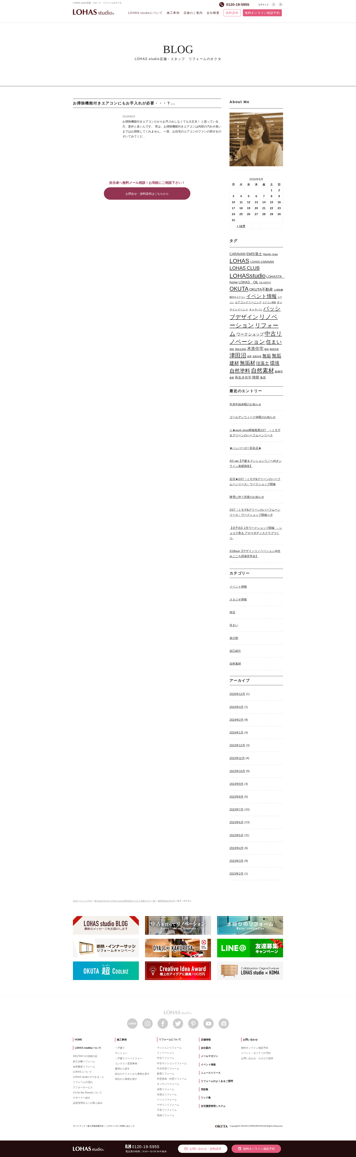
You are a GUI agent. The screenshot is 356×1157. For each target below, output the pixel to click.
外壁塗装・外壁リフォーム (172, 1078)
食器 (263, 377)
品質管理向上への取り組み (88, 1103)
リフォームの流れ (83, 1082)
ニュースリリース (211, 1072)
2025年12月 (237, 694)
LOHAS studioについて (145, 12)
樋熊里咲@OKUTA (166, 901)
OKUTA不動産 (261, 289)
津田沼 (238, 355)
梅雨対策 (274, 349)
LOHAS (239, 261)
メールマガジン (209, 1056)
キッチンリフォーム (168, 1084)
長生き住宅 (243, 377)
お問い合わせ (250, 1039)
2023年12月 (237, 745)
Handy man (270, 254)
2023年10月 (237, 771)
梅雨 (266, 349)
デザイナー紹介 (81, 1097)
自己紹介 (235, 650)
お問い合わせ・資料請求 (202, 1149)
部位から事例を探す (126, 1079)
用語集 (204, 1089)
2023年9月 (237, 783)
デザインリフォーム (168, 1104)
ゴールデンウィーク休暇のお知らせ (253, 417)
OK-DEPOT (265, 282)
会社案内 (206, 1047)
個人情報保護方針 (95, 1126)
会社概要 (213, 12)
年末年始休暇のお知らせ (245, 404)
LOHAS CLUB (245, 268)
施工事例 (173, 12)
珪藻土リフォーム (167, 1094)
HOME (78, 1039)
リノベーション (165, 1052)
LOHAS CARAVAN (262, 261)
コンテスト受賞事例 (126, 1063)
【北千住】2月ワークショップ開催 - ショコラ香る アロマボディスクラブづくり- (256, 533)
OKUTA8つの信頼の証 (85, 1056)
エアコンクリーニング (248, 302)
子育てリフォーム (167, 1110)
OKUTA (239, 289)
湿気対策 (256, 356)
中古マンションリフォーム (172, 1063)
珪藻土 (262, 363)
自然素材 (262, 370)
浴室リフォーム (165, 1089)
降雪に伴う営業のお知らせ (247, 497)
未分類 (234, 638)
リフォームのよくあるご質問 (217, 1081)
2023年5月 (237, 835)
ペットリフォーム (167, 1099)
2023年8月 (237, 796)
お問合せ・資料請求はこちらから (147, 193)
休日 (232, 612)
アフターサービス (83, 1087)
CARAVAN (238, 254)
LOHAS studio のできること (88, 1077)
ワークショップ (250, 334)
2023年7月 (237, 809)
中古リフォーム (165, 1058)
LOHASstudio (248, 275)
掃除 (232, 349)
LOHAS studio (93, 12)
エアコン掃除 (269, 302)
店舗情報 (206, 1039)
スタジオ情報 (238, 599)
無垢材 (247, 363)
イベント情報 (261, 296)
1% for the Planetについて (87, 1092)
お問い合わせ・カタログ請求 (257, 1058)
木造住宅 (255, 348)
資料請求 (232, 12)
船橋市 (279, 371)
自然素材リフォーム (84, 1066)
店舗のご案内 (193, 12)
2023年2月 (237, 873)
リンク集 (206, 1097)
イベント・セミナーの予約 (256, 1053)
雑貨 (255, 377)
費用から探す (122, 1068)
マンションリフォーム (169, 1047)
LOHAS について (82, 1071)
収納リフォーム (165, 1115)
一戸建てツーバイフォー (128, 1058)
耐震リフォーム (165, 1073)
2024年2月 (237, 719)
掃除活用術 (240, 349)
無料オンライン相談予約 (262, 12)
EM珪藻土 (254, 254)
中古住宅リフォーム (168, 1068)
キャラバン (255, 309)
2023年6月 (237, 822)
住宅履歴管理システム (213, 1106)
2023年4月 (237, 848)
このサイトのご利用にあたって (120, 1126)
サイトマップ (79, 1126)
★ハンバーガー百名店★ (245, 448)
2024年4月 (237, 707)
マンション (121, 1053)
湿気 (249, 356)
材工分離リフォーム (84, 1061)
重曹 (232, 377)
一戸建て (120, 1047)
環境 (274, 363)
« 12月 (241, 226)
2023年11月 (237, 758)
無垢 (266, 355)
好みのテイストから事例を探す (132, 1073)
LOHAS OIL (248, 282)
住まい (274, 342)
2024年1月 (237, 732)
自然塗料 (240, 371)
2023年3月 (237, 860)
